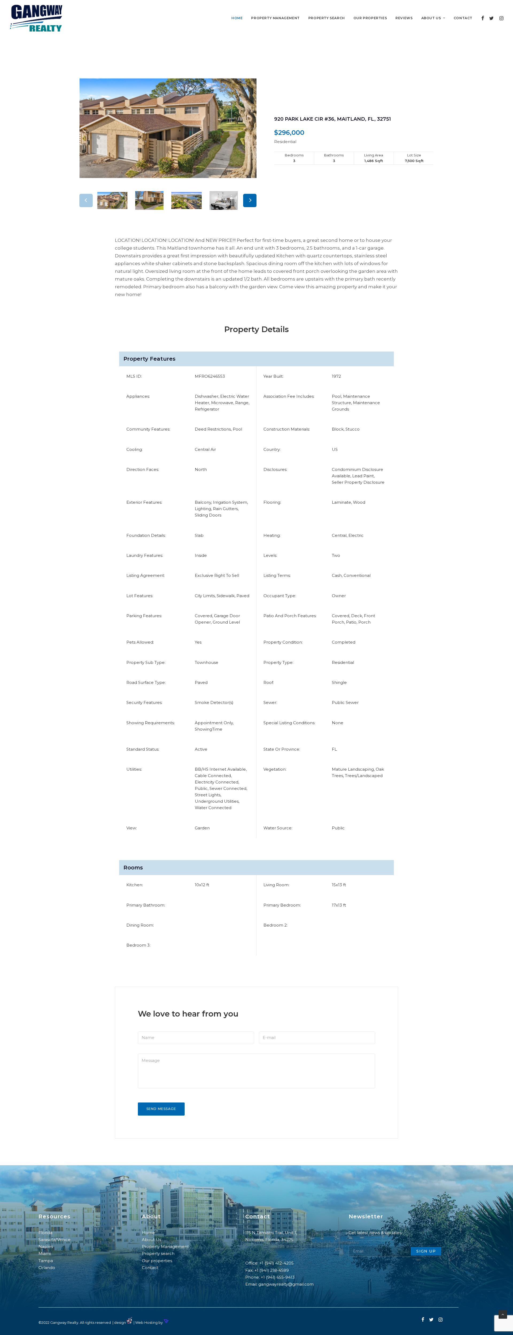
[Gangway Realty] (36, 18)
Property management (275, 18)
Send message (161, 1109)
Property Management (166, 1246)
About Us (151, 1239)
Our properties (370, 18)
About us (431, 18)
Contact (463, 18)
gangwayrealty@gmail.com (286, 1284)
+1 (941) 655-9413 (278, 1277)
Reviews (404, 18)
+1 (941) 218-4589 (271, 1270)
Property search (326, 18)
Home (237, 18)
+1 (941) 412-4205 (276, 1263)
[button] (249, 200)
